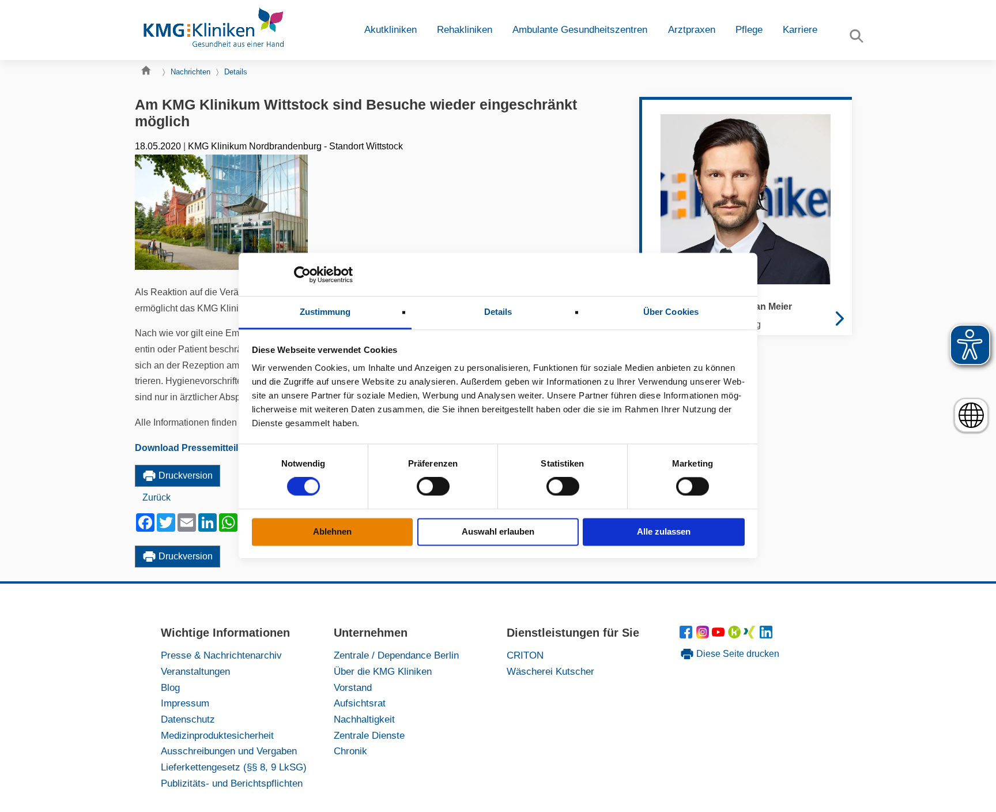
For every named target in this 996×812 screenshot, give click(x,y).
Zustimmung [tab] (325, 312)
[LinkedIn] (767, 635)
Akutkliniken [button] (390, 29)
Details (235, 71)
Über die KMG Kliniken (383, 671)
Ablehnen (332, 531)
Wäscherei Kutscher (550, 671)
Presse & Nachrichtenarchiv (221, 655)
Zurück (156, 497)
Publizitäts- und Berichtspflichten (232, 783)
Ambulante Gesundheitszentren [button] (579, 29)
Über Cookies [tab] (671, 312)
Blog (170, 687)
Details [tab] (498, 312)
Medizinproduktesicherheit (217, 735)
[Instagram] (704, 635)
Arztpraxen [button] (691, 29)
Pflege (749, 29)
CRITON (525, 655)
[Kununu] (734, 635)
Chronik (350, 751)
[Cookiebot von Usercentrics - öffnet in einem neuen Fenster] (302, 274)
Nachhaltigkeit (364, 719)
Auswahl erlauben (498, 531)
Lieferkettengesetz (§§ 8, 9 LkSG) (234, 767)
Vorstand (353, 687)
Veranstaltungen (195, 671)
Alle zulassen (664, 531)
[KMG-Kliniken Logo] (212, 30)
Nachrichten (190, 71)
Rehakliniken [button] (464, 29)
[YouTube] (720, 635)
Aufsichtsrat (360, 703)
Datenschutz (188, 719)
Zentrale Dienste (369, 735)
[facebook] (688, 635)
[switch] (433, 487)
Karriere (800, 29)
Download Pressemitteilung (195, 447)
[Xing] (751, 635)
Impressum (185, 703)
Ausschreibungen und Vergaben (229, 751)
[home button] (149, 73)
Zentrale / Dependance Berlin (396, 655)
